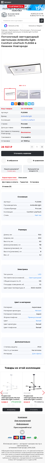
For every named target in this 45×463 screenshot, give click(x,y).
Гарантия (24, 182)
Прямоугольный (34, 317)
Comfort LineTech (28, 120)
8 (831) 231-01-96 (37, 14)
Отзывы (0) (6, 186)
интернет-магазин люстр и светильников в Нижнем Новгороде (25, 446)
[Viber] (22, 103)
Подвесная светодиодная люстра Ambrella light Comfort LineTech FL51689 (33, 397)
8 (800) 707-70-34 (37, 16)
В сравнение (38, 160)
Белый (38, 321)
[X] (19, 103)
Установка (34, 182)
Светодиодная (35, 278)
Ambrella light (26, 116)
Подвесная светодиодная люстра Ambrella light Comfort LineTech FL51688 (10, 397)
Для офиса (36, 354)
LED (39, 274)
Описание (22, 177)
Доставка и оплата (10, 182)
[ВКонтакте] (12, 103)
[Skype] (29, 103)
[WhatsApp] (25, 103)
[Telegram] (32, 103)
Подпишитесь (15, 6)
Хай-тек (38, 215)
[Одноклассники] (15, 103)
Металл (38, 311)
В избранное (12, 160)
